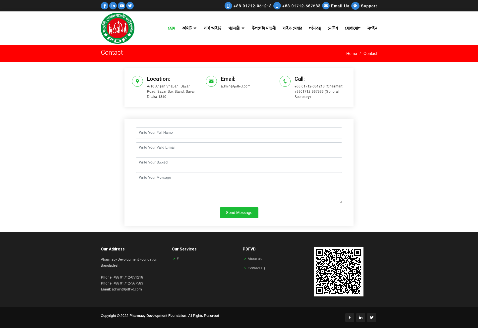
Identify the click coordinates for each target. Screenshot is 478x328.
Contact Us (256, 268)
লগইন (372, 28)
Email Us (340, 5)
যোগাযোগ (352, 28)
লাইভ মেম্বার (292, 28)
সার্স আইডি (213, 28)
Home (351, 53)
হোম (171, 28)
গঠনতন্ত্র (315, 28)
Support (368, 5)
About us (255, 258)
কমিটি (187, 28)
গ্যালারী (234, 28)
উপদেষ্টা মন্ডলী (264, 28)
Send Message (239, 212)
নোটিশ (333, 28)
